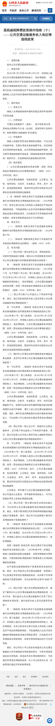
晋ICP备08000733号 (46, 701)
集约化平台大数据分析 (38, 686)
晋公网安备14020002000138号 (36, 704)
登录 (50, 3)
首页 (4, 10)
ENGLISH (45, 3)
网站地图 (10, 686)
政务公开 (24, 10)
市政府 (13, 10)
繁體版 (38, 3)
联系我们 (27, 689)
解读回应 (36, 10)
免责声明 (21, 686)
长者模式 (46, 19)
